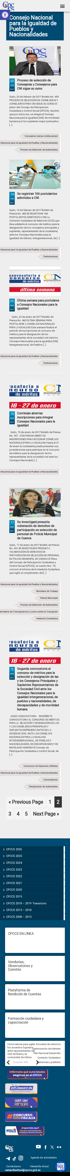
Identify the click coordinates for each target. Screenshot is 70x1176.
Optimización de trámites (46, 1048)
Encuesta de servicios (48, 1044)
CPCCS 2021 (14, 883)
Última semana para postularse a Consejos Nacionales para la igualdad (38, 304)
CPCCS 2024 (14, 863)
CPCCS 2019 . (14, 896)
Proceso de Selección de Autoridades (39, 150)
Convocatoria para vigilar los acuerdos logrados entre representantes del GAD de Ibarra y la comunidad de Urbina (21, 1051)
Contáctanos (13, 1166)
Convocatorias (50, 779)
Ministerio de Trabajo (47, 591)
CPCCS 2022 (14, 876)
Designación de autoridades (43, 786)
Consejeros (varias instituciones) (41, 136)
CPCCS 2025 (14, 856)
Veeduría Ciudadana (47, 618)
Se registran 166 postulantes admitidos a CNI (37, 196)
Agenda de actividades (44, 1157)
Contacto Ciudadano (49, 1057)
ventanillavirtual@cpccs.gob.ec (23, 1170)
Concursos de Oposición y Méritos (41, 766)
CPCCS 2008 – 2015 (19, 917)
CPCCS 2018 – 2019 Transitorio (26, 903)
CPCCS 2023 (14, 869)
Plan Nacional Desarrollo (47, 1053)
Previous (8, 1062)
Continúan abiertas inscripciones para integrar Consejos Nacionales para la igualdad (36, 419)
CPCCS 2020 (14, 889)
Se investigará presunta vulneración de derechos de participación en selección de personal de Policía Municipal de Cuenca (37, 530)
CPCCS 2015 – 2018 (19, 910)
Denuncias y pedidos (49, 1062)
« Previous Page (26, 803)
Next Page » (46, 815)
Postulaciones (51, 256)
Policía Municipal (49, 598)
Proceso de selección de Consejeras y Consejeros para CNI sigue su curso (37, 84)
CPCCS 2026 (14, 849)
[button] (5, 15)
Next (37, 1062)
